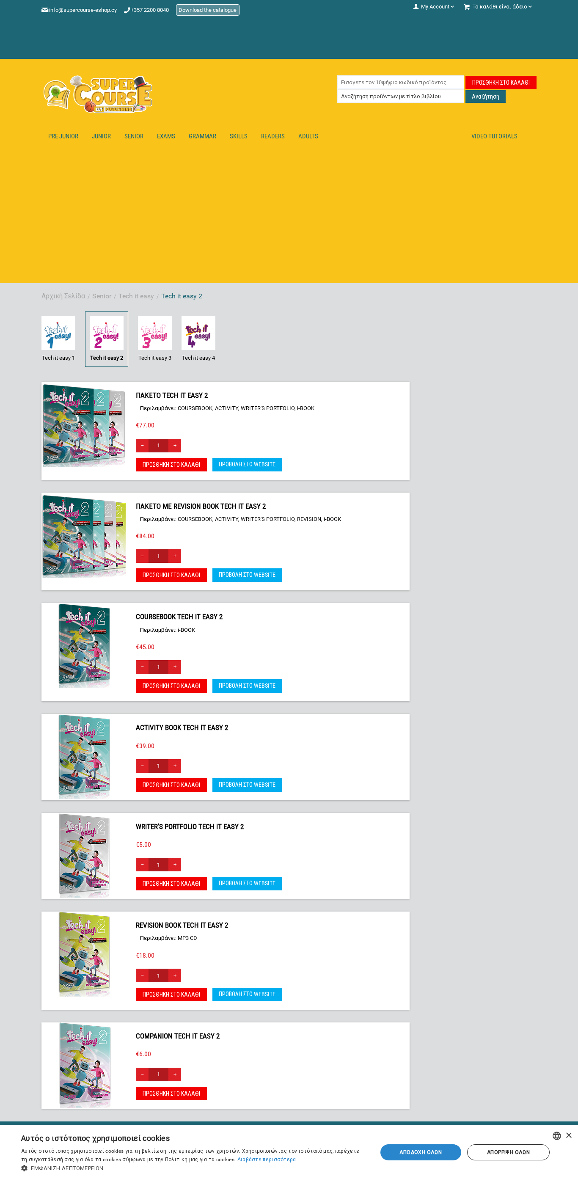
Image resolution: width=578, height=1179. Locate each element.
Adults (308, 136)
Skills (239, 136)
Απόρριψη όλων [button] (508, 1152)
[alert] (289, 1152)
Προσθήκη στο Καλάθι (501, 82)
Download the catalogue (208, 10)
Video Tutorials (494, 136)
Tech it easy (136, 296)
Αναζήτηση (485, 96)
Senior (133, 136)
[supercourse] (98, 94)
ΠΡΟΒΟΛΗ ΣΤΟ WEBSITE (247, 464)
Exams (166, 136)
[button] (193, 1168)
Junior (101, 136)
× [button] (568, 1135)
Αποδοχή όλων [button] (420, 1152)
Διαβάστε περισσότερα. (267, 1159)
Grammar (202, 136)
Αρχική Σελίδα (63, 296)
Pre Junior (63, 136)
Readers (273, 136)
